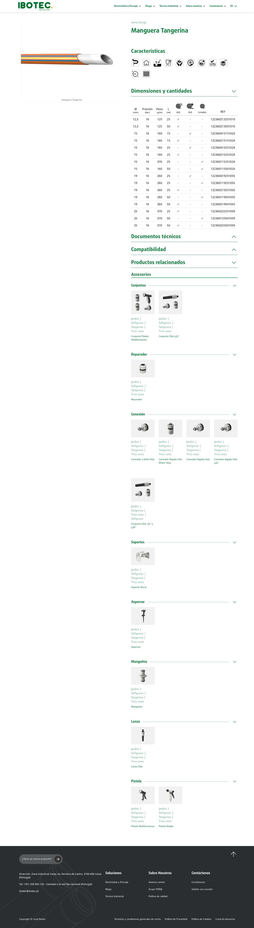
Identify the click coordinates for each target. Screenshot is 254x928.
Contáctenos (198, 882)
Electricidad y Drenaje (126, 6)
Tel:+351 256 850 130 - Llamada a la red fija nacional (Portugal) (55, 884)
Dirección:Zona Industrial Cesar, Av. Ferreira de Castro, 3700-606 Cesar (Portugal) (60, 875)
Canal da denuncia (225, 919)
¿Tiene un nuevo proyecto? (37, 859)
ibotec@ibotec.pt (29, 891)
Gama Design (139, 22)
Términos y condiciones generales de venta (137, 919)
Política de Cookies (201, 919)
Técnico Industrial (168, 6)
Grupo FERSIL (156, 889)
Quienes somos (157, 882)
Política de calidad (158, 896)
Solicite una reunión (202, 889)
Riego (148, 6)
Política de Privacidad (176, 919)
